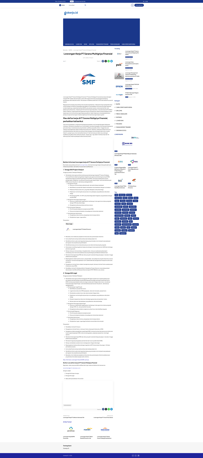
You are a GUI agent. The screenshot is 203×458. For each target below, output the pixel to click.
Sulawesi (134, 227)
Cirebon (135, 200)
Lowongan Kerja (119, 215)
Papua (130, 218)
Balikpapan (122, 195)
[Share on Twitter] (106, 61)
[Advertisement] (101, 30)
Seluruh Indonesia (127, 224)
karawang (125, 212)
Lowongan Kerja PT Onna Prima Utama (103, 417)
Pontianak (125, 221)
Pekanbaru (117, 221)
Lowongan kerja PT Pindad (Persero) (82, 229)
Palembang (123, 218)
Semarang (135, 224)
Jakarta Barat (133, 206)
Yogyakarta (123, 233)
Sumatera (117, 230)
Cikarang (129, 200)
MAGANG (119, 124)
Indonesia (130, 203)
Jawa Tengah (125, 209)
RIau (131, 221)
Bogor (116, 200)
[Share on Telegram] (111, 61)
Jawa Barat (117, 209)
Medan (117, 218)
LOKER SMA (79, 44)
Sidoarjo (123, 227)
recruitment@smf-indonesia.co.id (71, 368)
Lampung (132, 212)
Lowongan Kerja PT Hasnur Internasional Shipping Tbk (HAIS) (132, 52)
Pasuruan (136, 218)
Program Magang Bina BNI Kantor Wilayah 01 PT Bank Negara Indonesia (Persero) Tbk (120, 171)
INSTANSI (119, 117)
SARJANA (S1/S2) (69, 44)
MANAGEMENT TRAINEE (102, 44)
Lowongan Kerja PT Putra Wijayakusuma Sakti (133, 169)
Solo (128, 227)
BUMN (85, 44)
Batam (130, 198)
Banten (125, 198)
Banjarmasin (118, 198)
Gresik (123, 203)
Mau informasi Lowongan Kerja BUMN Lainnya (76, 360)
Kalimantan (118, 212)
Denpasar (117, 203)
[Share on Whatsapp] (108, 61)
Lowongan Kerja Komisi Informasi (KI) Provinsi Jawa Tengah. (87, 1)
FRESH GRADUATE (115, 44)
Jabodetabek (118, 206)
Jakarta (125, 206)
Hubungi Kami (139, 5)
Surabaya (124, 230)
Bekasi (135, 198)
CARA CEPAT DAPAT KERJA (128, 44)
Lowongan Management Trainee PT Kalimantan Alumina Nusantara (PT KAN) (132, 74)
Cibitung (123, 200)
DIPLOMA (91, 44)
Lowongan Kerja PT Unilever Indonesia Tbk (73, 417)
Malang (133, 215)
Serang (117, 227)
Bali (116, 195)
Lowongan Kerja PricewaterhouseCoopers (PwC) (132, 63)
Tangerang (131, 230)
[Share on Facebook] (103, 61)
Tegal (116, 233)
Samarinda (117, 224)
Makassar (127, 215)
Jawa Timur (133, 209)
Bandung (129, 195)
